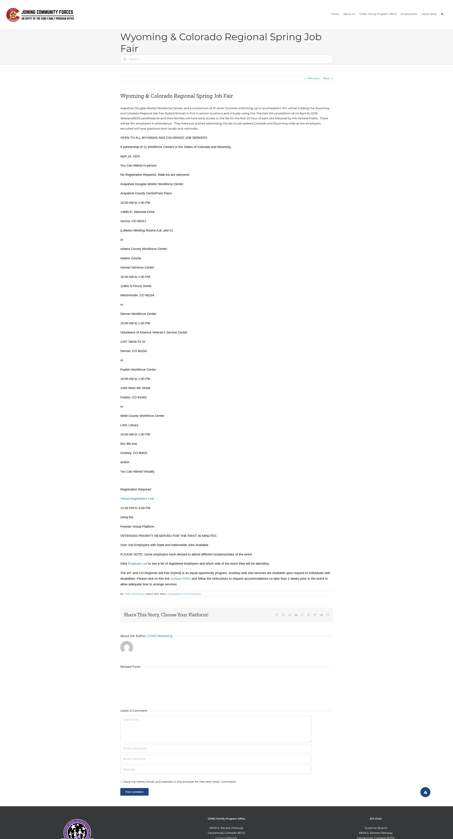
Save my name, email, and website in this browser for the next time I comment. (180, 781)
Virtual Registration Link (137, 498)
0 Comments (193, 593)
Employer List (137, 563)
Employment (175, 593)
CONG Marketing (134, 593)
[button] (442, 13)
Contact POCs (180, 578)
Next (326, 78)
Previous (313, 78)
